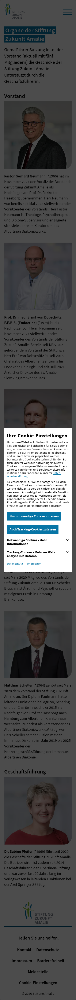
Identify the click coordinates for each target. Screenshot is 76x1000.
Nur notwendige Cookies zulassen (34, 516)
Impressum (34, 563)
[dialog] (38, 500)
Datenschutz (15, 563)
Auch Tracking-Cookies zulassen (33, 529)
